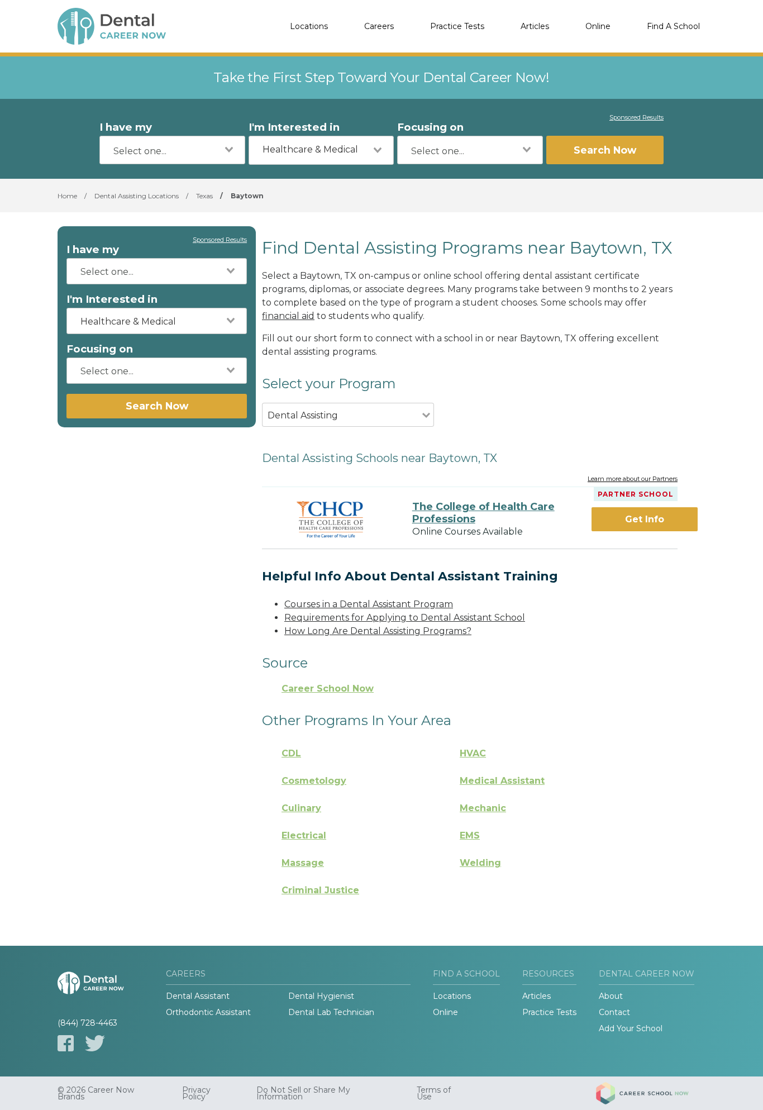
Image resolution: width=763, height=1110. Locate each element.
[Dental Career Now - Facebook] (66, 1043)
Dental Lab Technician (331, 1012)
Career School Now (328, 688)
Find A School (673, 26)
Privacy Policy (196, 1093)
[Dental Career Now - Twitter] (95, 1043)
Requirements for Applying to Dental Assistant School (404, 617)
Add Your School (630, 1028)
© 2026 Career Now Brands (96, 1093)
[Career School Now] (650, 1093)
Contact (614, 1012)
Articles (535, 26)
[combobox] (172, 150)
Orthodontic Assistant (208, 1012)
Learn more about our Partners (633, 479)
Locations (309, 26)
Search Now (605, 150)
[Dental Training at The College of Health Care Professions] (330, 519)
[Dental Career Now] (113, 26)
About (611, 996)
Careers (379, 26)
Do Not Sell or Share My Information (303, 1093)
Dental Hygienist (321, 996)
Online (598, 26)
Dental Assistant (198, 996)
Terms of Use (434, 1093)
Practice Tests (457, 26)
